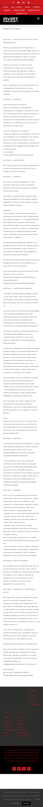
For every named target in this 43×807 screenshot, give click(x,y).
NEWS (5, 733)
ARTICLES (20, 718)
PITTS (32, 698)
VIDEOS (20, 727)
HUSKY (32, 695)
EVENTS (6, 736)
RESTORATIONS (9, 730)
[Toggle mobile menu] (38, 18)
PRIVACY (20, 730)
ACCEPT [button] (26, 803)
